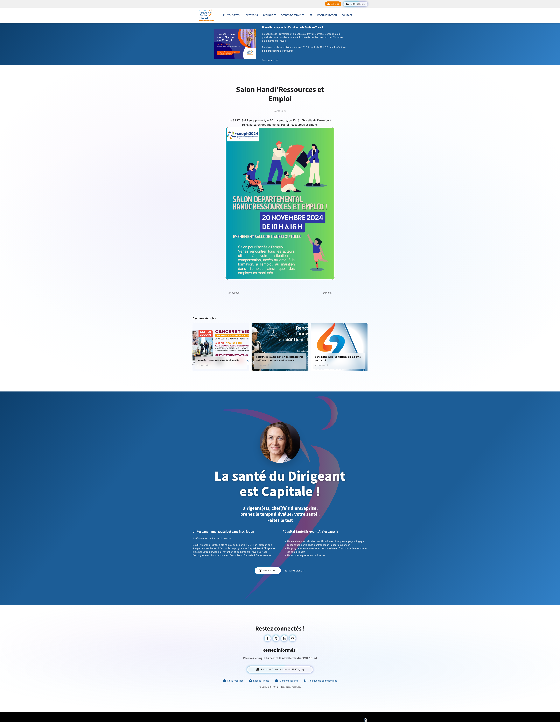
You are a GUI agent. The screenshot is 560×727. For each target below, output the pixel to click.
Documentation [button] (327, 15)
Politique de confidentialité (322, 680)
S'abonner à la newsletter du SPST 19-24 (282, 669)
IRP (311, 15)
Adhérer (335, 4)
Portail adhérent (357, 4)
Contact (347, 15)
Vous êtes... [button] (234, 15)
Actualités (269, 15)
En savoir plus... (293, 570)
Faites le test (269, 570)
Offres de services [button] (292, 15)
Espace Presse (261, 680)
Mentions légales (288, 680)
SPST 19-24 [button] (252, 15)
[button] (361, 15)
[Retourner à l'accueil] (206, 15)
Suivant (327, 292)
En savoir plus (268, 60)
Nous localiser (235, 680)
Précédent (234, 292)
